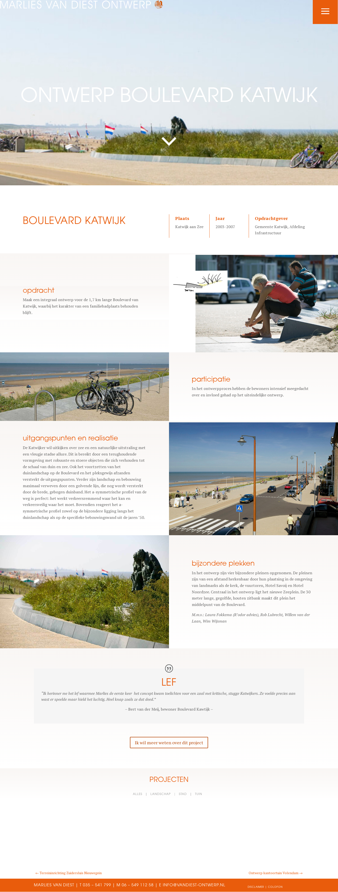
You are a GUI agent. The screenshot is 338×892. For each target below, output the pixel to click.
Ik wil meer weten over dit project (169, 743)
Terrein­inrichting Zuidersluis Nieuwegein (68, 872)
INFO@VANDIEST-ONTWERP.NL (194, 884)
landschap (160, 794)
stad (183, 794)
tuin (198, 794)
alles (137, 794)
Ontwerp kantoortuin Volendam (276, 872)
